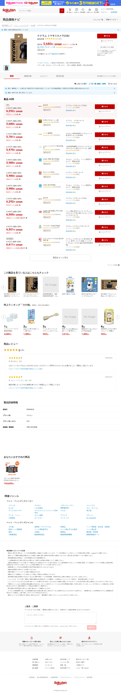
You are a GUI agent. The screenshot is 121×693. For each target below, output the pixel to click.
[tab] (12, 76)
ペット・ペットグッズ (21, 25)
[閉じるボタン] (118, 30)
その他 (33, 25)
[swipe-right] (117, 287)
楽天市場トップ (7, 25)
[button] (76, 10)
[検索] (62, 10)
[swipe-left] (4, 287)
